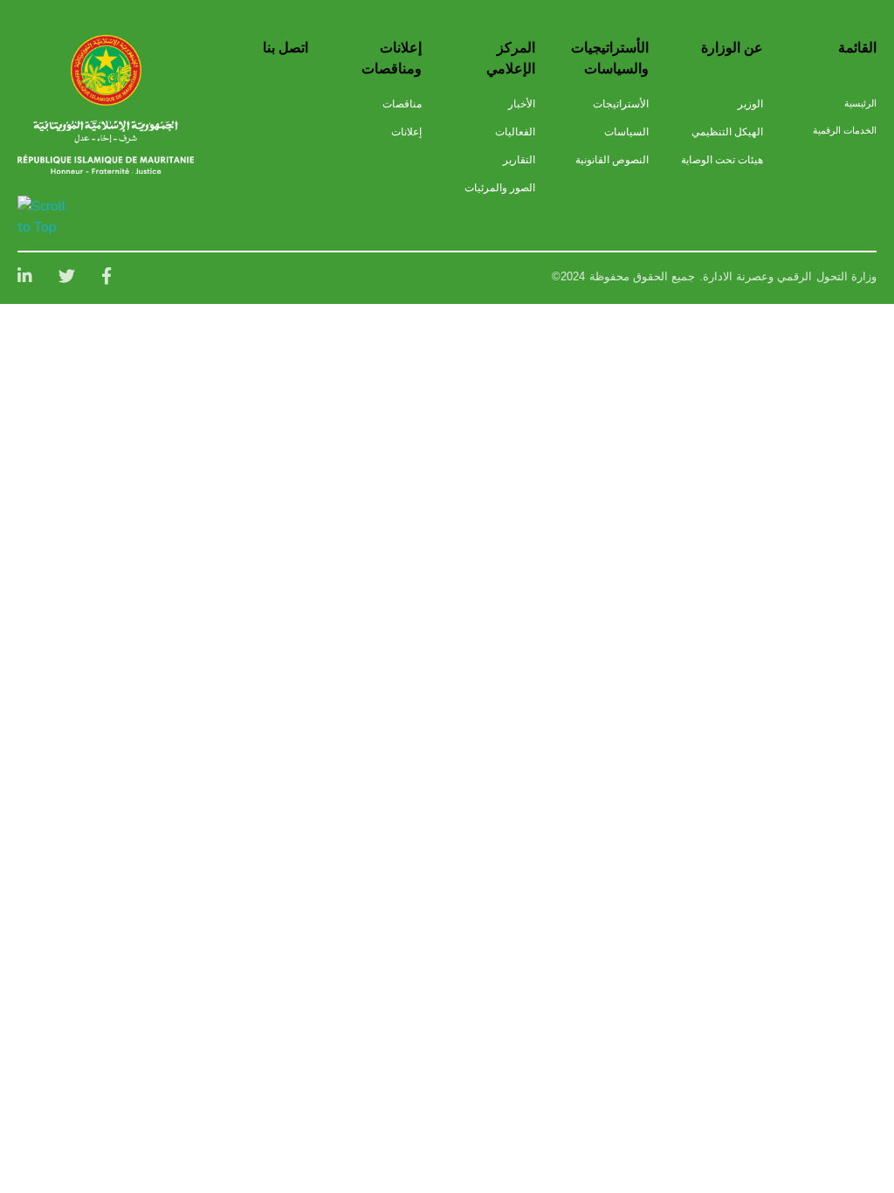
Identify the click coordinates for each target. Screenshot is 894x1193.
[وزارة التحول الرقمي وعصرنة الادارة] (106, 70)
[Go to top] (44, 217)
